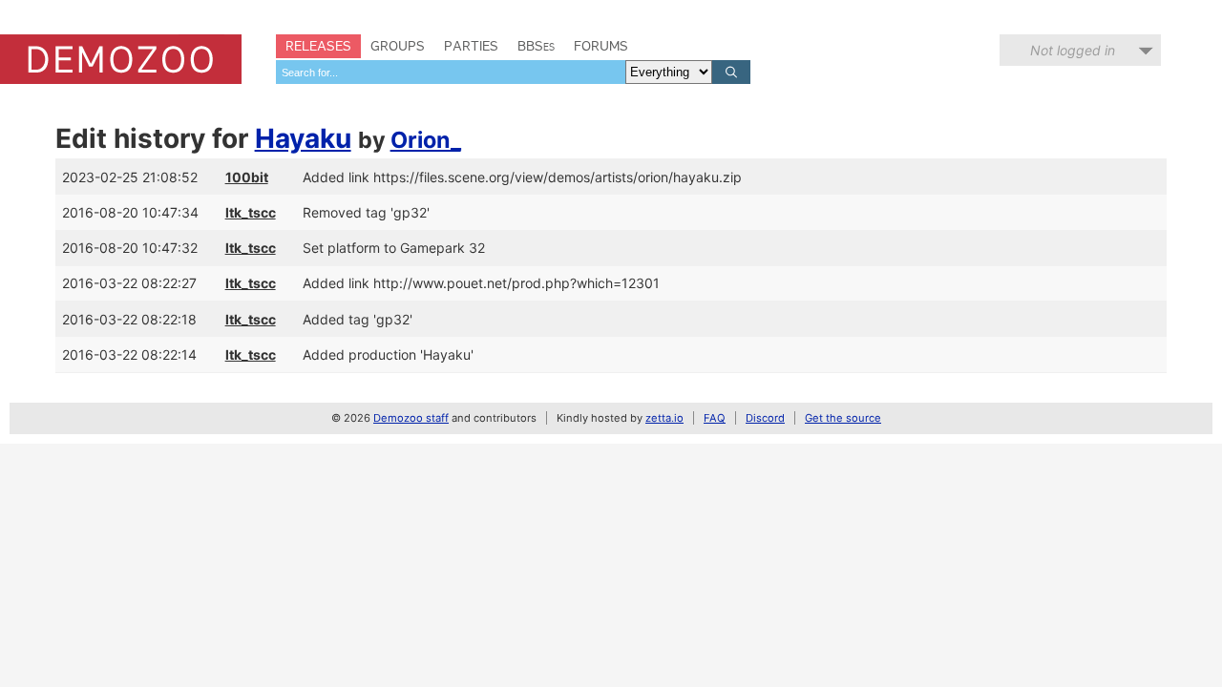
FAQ (715, 418)
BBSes (536, 45)
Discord (765, 418)
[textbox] (450, 72)
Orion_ (425, 140)
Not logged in (1072, 50)
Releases (318, 45)
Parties (471, 45)
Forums (601, 45)
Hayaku (303, 138)
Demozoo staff (411, 418)
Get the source (843, 418)
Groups (397, 45)
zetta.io (664, 418)
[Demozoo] (121, 59)
